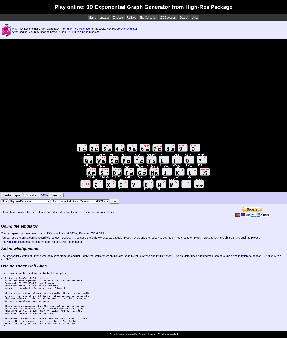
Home (92, 17)
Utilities (131, 17)
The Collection (148, 17)
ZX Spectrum (168, 17)
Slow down (31, 195)
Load (114, 201)
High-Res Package (78, 28)
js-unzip (227, 255)
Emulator (118, 17)
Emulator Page (16, 241)
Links (195, 17)
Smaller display (12, 195)
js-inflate (243, 255)
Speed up (56, 195)
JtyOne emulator (127, 28)
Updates (104, 17)
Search (184, 17)
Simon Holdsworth (147, 334)
